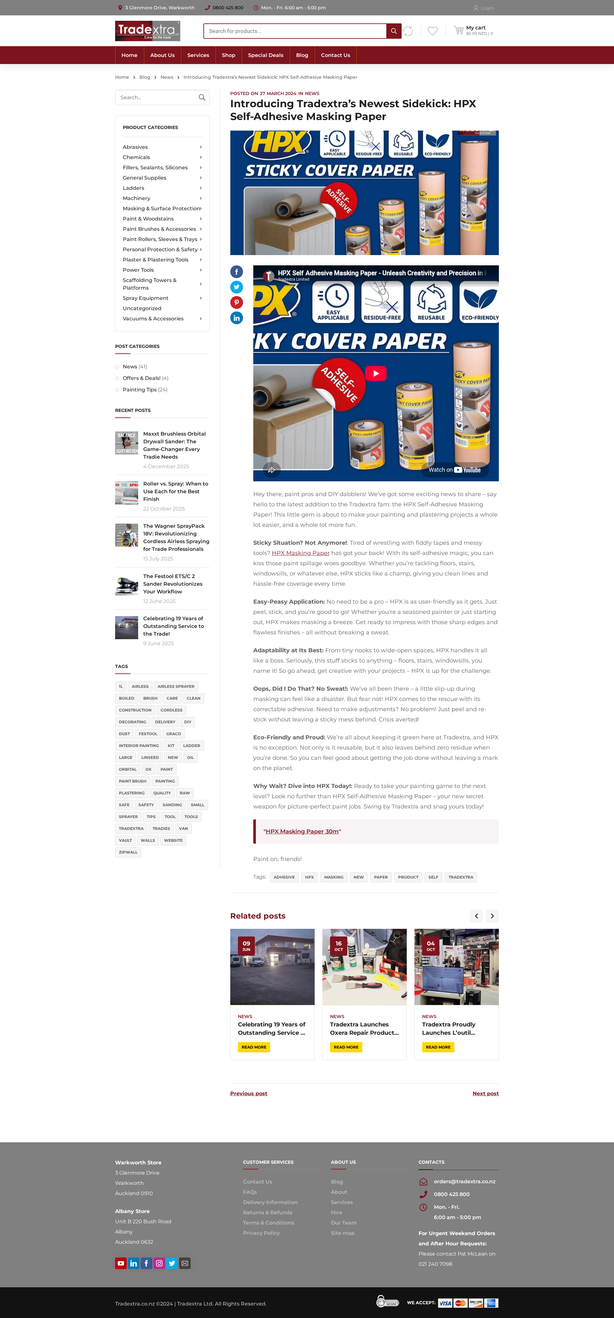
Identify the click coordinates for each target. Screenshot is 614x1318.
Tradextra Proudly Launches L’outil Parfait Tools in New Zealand (452, 1029)
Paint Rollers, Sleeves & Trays (160, 239)
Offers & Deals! (142, 378)
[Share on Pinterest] (236, 302)
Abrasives (135, 147)
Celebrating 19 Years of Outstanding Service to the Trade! (173, 626)
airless (140, 686)
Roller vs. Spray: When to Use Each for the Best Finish (175, 491)
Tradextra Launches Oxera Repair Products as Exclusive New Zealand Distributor (364, 1029)
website (173, 840)
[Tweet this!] (236, 287)
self (433, 877)
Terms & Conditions (268, 1223)
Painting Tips (140, 390)
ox (149, 769)
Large (125, 757)
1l (121, 686)
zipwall (128, 852)
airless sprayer (176, 686)
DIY (187, 721)
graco (173, 733)
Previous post (248, 1093)
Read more (254, 1047)
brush (150, 698)
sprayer (128, 816)
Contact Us (257, 1182)
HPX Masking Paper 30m (302, 831)
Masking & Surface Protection (161, 208)
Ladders (133, 188)
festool (148, 733)
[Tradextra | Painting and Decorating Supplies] (147, 30)
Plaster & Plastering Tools (155, 260)
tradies (161, 828)
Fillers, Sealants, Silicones (155, 168)
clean (194, 698)
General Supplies (144, 178)
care (172, 698)
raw (185, 793)
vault (125, 840)
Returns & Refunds (267, 1213)
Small (197, 804)
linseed (150, 757)
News (167, 77)
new (173, 757)
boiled (126, 698)
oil (190, 757)
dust (124, 733)
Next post (486, 1093)
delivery (165, 721)
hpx (309, 877)
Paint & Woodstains (148, 219)
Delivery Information (270, 1202)
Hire (336, 1213)
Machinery (136, 198)
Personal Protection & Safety (160, 249)
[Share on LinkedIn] (236, 317)
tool (170, 816)
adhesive (284, 877)
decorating (132, 721)
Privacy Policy (261, 1233)
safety (146, 804)
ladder (191, 745)
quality (162, 793)
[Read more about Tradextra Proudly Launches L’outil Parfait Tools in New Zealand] (456, 967)
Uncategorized (142, 308)
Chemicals (136, 157)
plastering (132, 793)
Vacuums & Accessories (153, 319)
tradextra (131, 828)
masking (333, 877)
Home (122, 77)
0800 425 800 (228, 8)
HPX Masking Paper (301, 553)
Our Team (344, 1223)
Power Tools (138, 270)
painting (165, 781)
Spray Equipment (146, 298)
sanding (172, 804)
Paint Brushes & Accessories (159, 229)
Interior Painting (139, 745)
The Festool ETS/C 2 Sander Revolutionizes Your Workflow (172, 584)
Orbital (128, 769)
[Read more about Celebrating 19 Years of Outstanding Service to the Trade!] (272, 967)
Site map (343, 1233)
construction (135, 710)
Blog (144, 77)
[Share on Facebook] (236, 271)
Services (342, 1202)
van (183, 828)
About (339, 1192)
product (408, 877)
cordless (172, 710)
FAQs (250, 1192)
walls (148, 840)
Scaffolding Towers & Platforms (150, 284)
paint (167, 769)
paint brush (132, 781)
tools (191, 816)
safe (124, 804)
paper (381, 877)
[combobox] (302, 31)
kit (171, 745)
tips (151, 816)
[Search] (394, 31)
